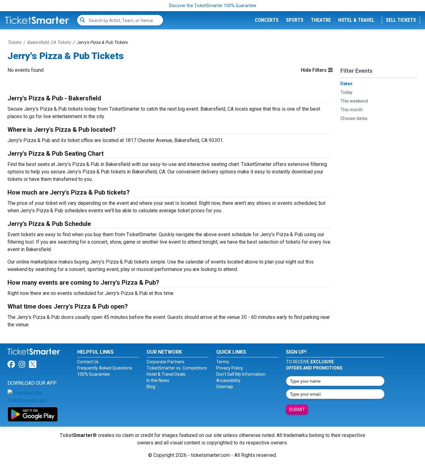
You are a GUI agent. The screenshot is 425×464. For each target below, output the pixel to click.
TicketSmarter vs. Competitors (177, 367)
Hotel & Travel (356, 20)
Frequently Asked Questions (104, 367)
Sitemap (224, 386)
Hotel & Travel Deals (166, 374)
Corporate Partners (165, 361)
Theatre (321, 20)
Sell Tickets (401, 20)
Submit (297, 409)
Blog (151, 386)
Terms (222, 361)
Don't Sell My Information (240, 374)
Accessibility (228, 380)
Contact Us (88, 361)
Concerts (266, 20)
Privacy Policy (229, 367)
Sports (294, 20)
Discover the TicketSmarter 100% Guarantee (212, 5)
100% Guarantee (93, 374)
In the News (158, 380)
